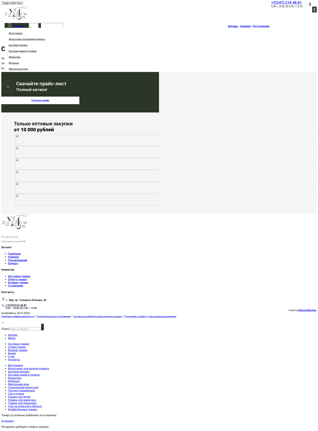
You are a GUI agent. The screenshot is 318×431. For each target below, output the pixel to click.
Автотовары (15, 33)
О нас (11, 356)
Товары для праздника (22, 403)
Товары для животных (22, 400)
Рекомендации (17, 260)
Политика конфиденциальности (17, 316)
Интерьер (14, 63)
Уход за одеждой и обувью (25, 406)
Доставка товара (19, 276)
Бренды (233, 26)
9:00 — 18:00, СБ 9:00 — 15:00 (286, 6)
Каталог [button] (18, 26)
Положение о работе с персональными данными (150, 316)
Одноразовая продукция (23, 387)
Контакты (14, 359)
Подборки (14, 253)
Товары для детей (19, 396)
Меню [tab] (12, 338)
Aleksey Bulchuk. (307, 310)
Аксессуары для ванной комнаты (27, 39)
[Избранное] (303, 2)
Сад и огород (16, 393)
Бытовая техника (18, 45)
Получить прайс (40, 100)
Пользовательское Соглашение (54, 316)
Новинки (245, 26)
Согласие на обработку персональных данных (97, 316)
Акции (12, 353)
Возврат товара (18, 282)
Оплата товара (17, 279)
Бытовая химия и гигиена (23, 51)
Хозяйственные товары (22, 409)
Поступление (260, 26)
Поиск (5, 328)
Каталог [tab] (13, 335)
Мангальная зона (18, 69)
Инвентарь (15, 57)
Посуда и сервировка (21, 390)
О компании (15, 285)
